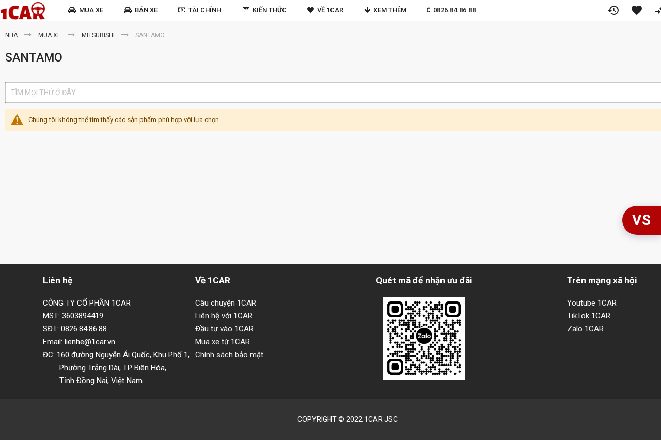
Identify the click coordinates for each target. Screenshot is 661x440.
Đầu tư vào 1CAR (224, 328)
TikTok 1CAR (588, 316)
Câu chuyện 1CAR (225, 303)
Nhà (12, 35)
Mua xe (50, 35)
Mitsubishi (99, 35)
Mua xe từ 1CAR (222, 341)
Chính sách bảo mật (229, 354)
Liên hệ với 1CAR (224, 316)
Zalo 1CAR (585, 328)
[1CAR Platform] (22, 11)
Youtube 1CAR (592, 303)
